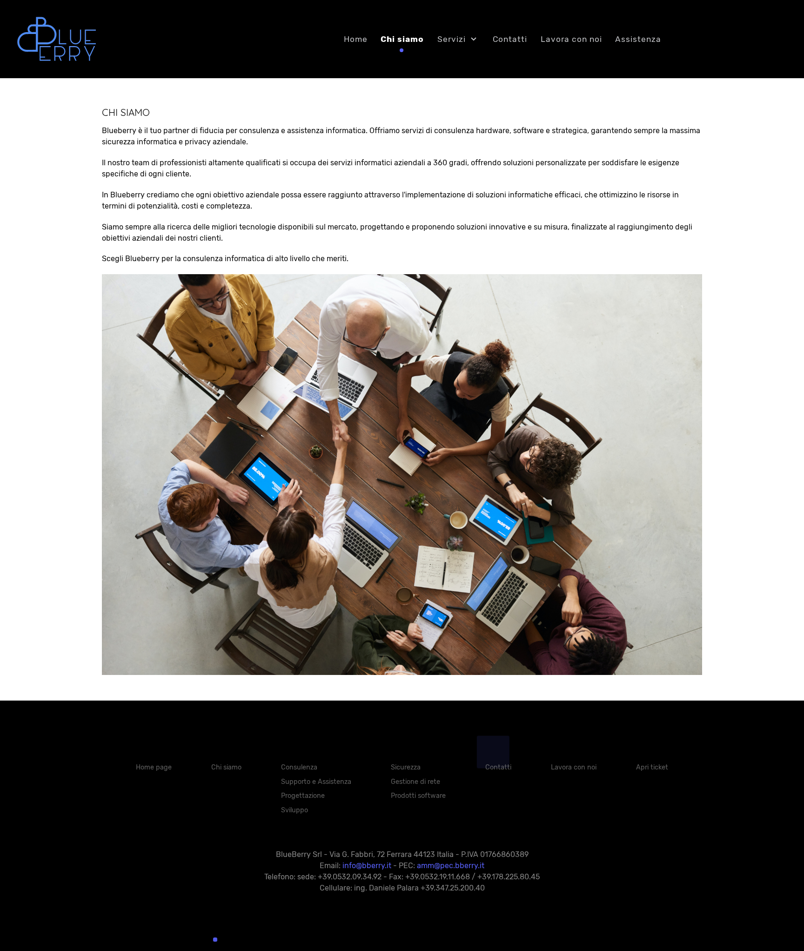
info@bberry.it (366, 865)
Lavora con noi (573, 767)
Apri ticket (652, 767)
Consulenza (299, 767)
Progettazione (303, 796)
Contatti (498, 767)
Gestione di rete (415, 782)
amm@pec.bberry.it (450, 865)
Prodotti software (418, 796)
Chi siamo (226, 767)
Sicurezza (406, 767)
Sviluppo (294, 810)
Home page (154, 767)
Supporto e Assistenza (316, 782)
